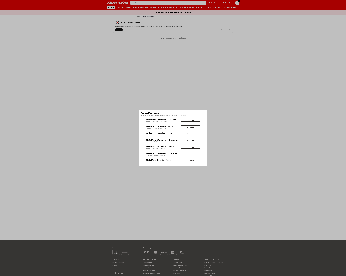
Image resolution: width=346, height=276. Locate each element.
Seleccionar (190, 120)
